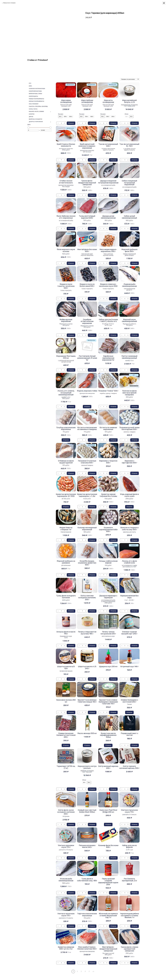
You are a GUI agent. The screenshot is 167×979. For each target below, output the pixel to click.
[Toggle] (51, 112)
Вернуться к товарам (9, 2)
